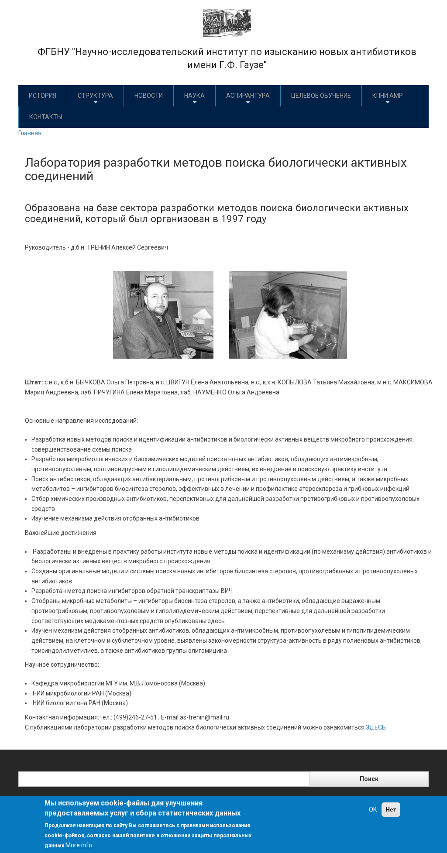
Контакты (45, 116)
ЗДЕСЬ (376, 727)
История (42, 95)
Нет (390, 809)
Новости (148, 95)
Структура (95, 95)
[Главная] (227, 22)
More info (78, 845)
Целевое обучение (321, 95)
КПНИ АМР (387, 95)
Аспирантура (248, 95)
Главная (29, 133)
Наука (194, 95)
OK (373, 809)
